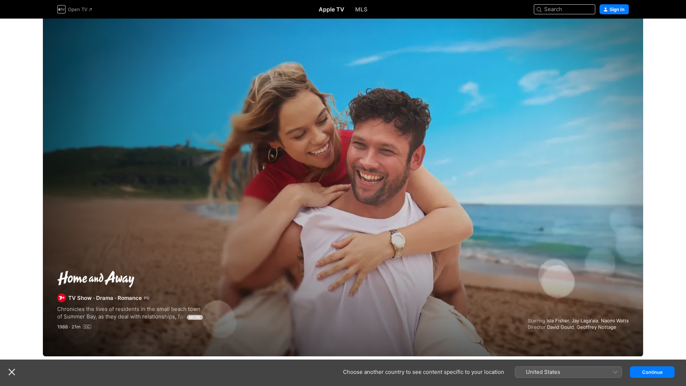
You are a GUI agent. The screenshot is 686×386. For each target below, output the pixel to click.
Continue (652, 372)
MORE (195, 317)
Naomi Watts (615, 320)
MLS (361, 9)
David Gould (560, 327)
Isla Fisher (558, 320)
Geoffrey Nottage (596, 327)
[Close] (12, 372)
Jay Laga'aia (585, 320)
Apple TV (331, 9)
